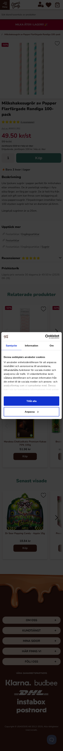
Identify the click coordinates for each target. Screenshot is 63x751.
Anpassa (30, 411)
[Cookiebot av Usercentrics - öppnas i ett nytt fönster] (45, 336)
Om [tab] (52, 345)
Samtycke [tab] (11, 345)
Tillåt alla (31, 401)
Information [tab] (31, 345)
